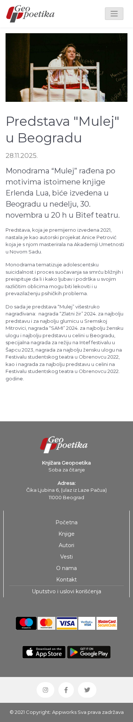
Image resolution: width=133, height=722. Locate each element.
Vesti (66, 556)
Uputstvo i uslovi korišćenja (66, 591)
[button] (45, 690)
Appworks (64, 712)
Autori (66, 545)
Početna (66, 522)
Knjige (66, 534)
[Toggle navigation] (114, 13)
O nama (66, 568)
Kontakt (66, 579)
